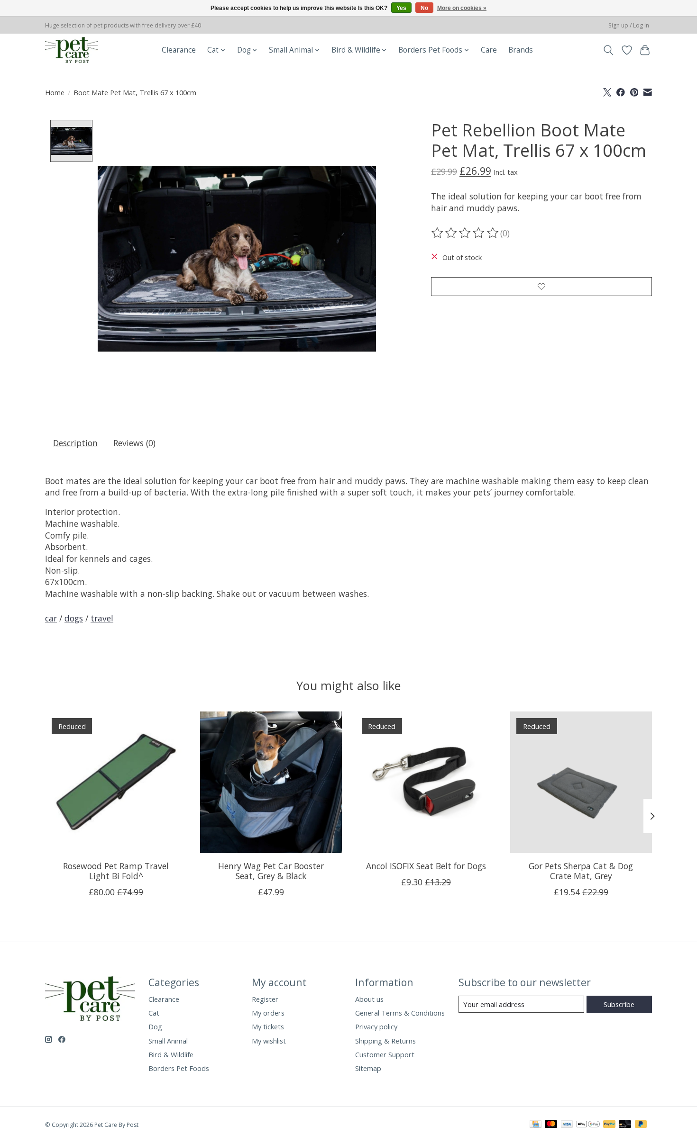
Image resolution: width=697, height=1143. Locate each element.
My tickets (268, 1026)
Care (489, 50)
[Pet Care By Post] (71, 50)
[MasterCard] (551, 1125)
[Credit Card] (535, 1125)
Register (265, 999)
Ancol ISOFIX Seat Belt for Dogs (426, 866)
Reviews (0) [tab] (134, 443)
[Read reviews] (465, 233)
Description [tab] (75, 443)
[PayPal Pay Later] (641, 1125)
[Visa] (567, 1125)
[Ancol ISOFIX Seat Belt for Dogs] (426, 782)
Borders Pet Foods (178, 1068)
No (424, 8)
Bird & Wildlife (170, 1054)
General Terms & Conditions (400, 1012)
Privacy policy (376, 1026)
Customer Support (384, 1054)
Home (54, 92)
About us (369, 999)
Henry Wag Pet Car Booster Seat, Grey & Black (271, 871)
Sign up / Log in (628, 25)
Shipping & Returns (385, 1040)
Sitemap (368, 1068)
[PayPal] (609, 1125)
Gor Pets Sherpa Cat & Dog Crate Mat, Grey (581, 871)
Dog (155, 1026)
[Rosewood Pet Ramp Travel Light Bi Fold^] (116, 782)
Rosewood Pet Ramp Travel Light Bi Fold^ (116, 871)
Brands (520, 50)
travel (102, 618)
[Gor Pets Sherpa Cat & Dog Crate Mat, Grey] (581, 782)
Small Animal (168, 1040)
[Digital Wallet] (588, 1125)
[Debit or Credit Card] (625, 1125)
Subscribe (619, 1004)
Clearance (179, 50)
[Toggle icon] (608, 50)
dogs (73, 618)
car (51, 618)
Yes (401, 8)
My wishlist (269, 1040)
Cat (153, 1012)
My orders (268, 1012)
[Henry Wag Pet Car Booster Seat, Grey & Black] (271, 782)
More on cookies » (461, 8)
